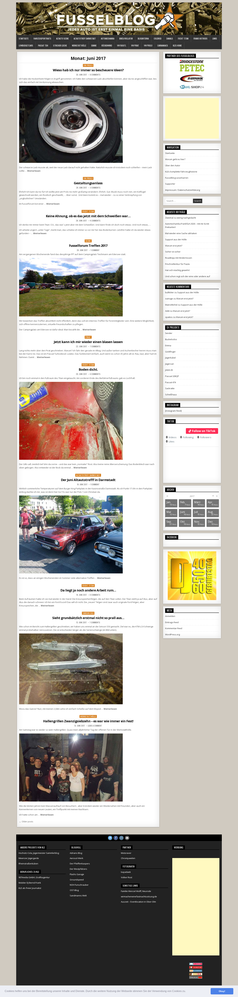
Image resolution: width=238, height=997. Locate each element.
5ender (168, 333)
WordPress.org (172, 634)
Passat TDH (43, 45)
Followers (204, 437)
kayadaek (126, 872)
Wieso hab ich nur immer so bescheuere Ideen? (88, 70)
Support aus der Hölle (176, 239)
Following (187, 437)
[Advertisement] (192, 118)
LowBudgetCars (26, 45)
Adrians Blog (76, 853)
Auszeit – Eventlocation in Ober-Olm (138, 901)
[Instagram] (121, 838)
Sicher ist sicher (173, 251)
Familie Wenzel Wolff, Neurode (136, 891)
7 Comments (95, 346)
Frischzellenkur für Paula (177, 264)
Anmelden (170, 616)
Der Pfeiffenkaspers (80, 863)
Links (214, 38)
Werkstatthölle (79, 45)
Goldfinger (170, 351)
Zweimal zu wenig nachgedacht (180, 217)
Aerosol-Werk (76, 858)
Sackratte (170, 388)
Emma (168, 345)
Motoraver (126, 853)
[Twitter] (110, 838)
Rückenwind (107, 45)
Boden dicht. (88, 369)
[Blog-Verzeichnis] (195, 964)
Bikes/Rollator (126, 38)
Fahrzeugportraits (42, 38)
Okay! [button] (222, 991)
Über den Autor (172, 165)
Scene (88, 240)
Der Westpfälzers (78, 868)
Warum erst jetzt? (173, 245)
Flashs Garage (77, 874)
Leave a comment (95, 726)
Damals (169, 38)
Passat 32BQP (172, 376)
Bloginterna (143, 38)
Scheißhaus (171, 394)
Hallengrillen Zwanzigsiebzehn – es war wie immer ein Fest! (88, 721)
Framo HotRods (200, 38)
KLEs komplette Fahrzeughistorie (181, 171)
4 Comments (95, 221)
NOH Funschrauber (79, 884)
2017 (192, 496)
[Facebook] (116, 838)
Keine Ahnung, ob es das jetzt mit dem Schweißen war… (88, 216)
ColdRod (157, 38)
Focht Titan (183, 38)
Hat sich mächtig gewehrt (177, 270)
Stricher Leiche (60, 45)
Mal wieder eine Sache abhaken (181, 233)
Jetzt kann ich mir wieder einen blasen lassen (88, 342)
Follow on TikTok (203, 431)
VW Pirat (135, 45)
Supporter (170, 183)
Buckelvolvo (171, 339)
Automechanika (107, 38)
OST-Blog (74, 890)
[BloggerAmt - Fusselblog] (195, 967)
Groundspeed (77, 879)
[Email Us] (127, 838)
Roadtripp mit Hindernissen (178, 257)
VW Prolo (148, 45)
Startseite (23, 38)
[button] (186, 991)
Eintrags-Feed (172, 622)
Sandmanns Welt (78, 895)
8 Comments (95, 75)
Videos (171, 437)
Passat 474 (170, 382)
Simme (93, 45)
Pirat (88, 337)
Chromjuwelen (128, 858)
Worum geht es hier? (175, 159)
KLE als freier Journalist (30, 888)
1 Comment (95, 250)
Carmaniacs (162, 45)
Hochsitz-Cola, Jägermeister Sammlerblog (39, 853)
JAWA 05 (169, 370)
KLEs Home (177, 45)
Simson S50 (88, 613)
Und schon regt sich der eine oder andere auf (187, 276)
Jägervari (169, 363)
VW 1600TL (121, 45)
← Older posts (26, 821)
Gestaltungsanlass (88, 183)
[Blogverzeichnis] (195, 971)
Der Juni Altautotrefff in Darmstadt (88, 480)
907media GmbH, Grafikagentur (34, 877)
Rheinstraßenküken (28, 863)
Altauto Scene (62, 38)
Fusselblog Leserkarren (176, 177)
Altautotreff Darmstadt (85, 38)
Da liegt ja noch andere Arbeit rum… (88, 590)
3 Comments (95, 188)
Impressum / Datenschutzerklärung (182, 189)
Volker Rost (126, 877)
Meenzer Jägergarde (29, 858)
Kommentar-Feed (173, 628)
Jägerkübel (170, 357)
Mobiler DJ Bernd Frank (30, 882)
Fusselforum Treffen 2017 (88, 245)
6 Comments (95, 374)
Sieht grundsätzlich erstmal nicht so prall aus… (88, 618)
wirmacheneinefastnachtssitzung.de (139, 896)
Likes (170, 441)
